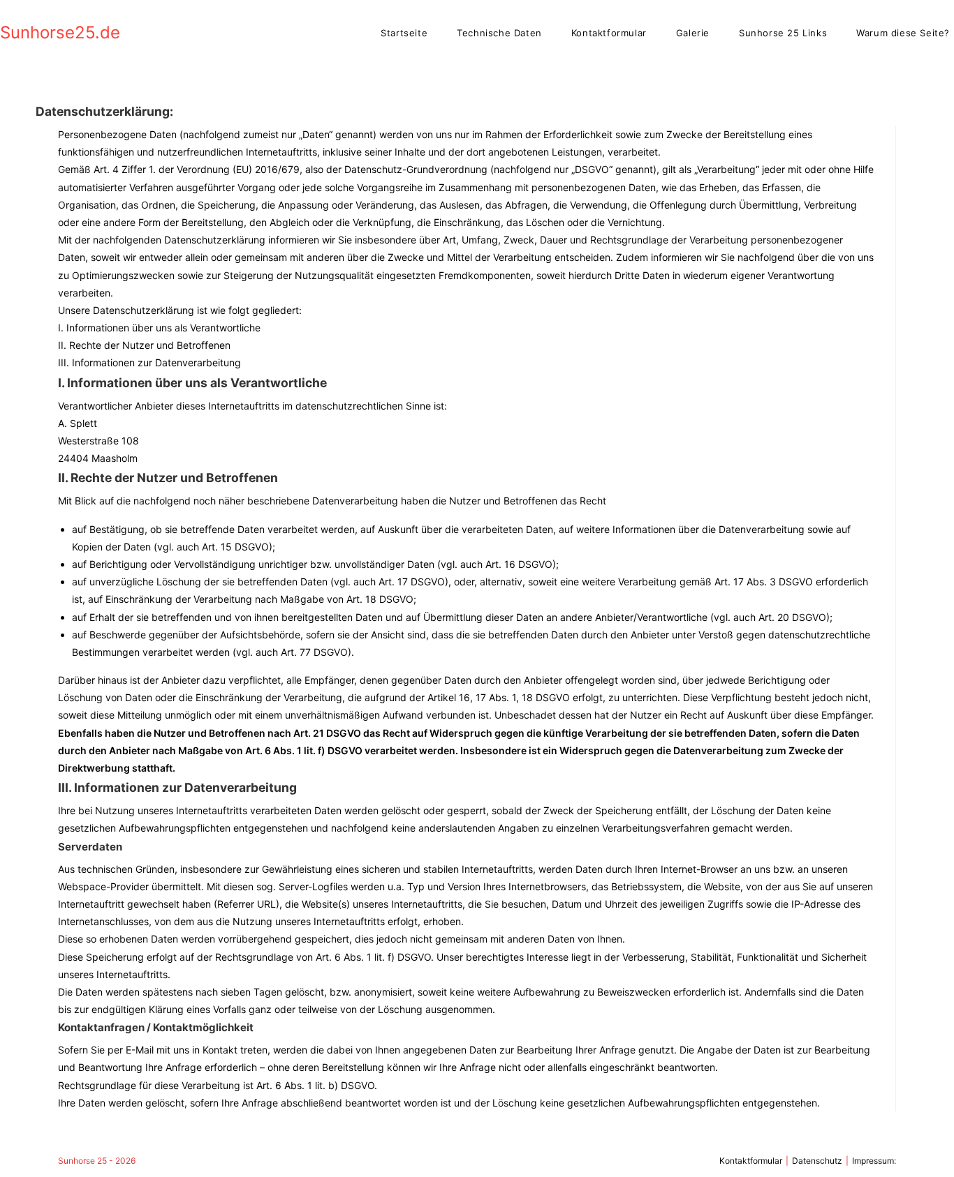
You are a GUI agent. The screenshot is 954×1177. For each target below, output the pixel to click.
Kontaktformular (750, 1160)
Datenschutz (817, 1160)
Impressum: (874, 1160)
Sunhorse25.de (60, 32)
